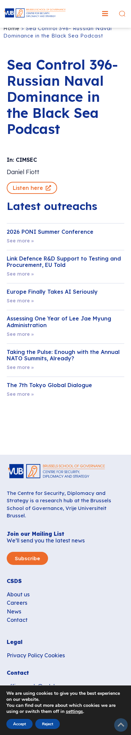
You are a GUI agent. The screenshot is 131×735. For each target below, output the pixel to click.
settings (74, 712)
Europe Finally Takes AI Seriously (52, 291)
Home (11, 28)
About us (18, 594)
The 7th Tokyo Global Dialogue (49, 385)
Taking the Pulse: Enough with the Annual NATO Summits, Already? (63, 355)
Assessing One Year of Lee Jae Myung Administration (59, 321)
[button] (105, 14)
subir (121, 725)
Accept (19, 724)
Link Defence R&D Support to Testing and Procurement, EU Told (64, 261)
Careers (17, 602)
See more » (20, 241)
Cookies (54, 655)
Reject (47, 724)
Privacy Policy (25, 655)
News (14, 611)
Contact (17, 619)
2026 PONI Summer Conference (50, 231)
